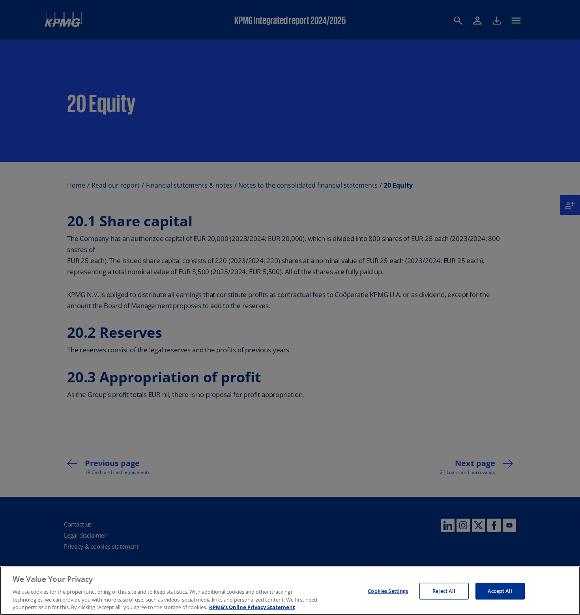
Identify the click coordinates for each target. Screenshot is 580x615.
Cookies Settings (388, 590)
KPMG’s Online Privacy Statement (252, 606)
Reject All (443, 590)
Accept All (500, 590)
